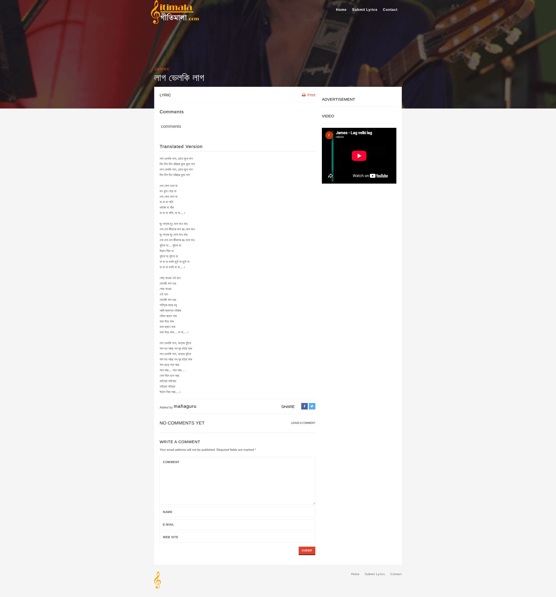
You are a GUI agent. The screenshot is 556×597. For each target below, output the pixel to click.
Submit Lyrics (364, 10)
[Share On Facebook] (304, 406)
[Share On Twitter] (312, 406)
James (161, 68)
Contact (390, 10)
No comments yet (182, 422)
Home (341, 10)
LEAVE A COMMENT (303, 422)
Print (310, 95)
